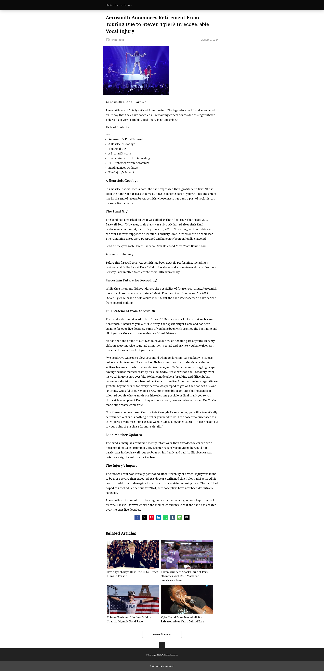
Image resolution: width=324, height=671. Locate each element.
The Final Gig (117, 148)
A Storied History (119, 153)
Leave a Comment (162, 634)
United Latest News (119, 5)
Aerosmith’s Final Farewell (125, 139)
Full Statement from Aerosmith (129, 163)
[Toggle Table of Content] (108, 134)
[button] (137, 517)
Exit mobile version (162, 666)
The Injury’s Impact (121, 172)
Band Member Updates (123, 167)
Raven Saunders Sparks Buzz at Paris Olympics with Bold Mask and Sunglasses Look (185, 576)
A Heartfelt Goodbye (121, 144)
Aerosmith (113, 324)
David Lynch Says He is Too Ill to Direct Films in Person (132, 574)
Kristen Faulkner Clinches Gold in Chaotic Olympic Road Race (129, 619)
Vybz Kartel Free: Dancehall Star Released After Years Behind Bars (163, 246)
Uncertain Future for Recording (129, 158)
